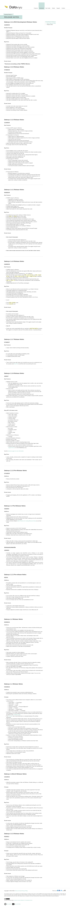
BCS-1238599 (8, 904)
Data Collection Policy (51, 23)
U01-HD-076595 (17, 904)
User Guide (47, 8)
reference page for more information (16, 451)
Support (58, 8)
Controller (10, 716)
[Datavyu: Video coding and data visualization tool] (14, 8)
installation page (16, 714)
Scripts (53, 8)
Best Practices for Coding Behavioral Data (27, 520)
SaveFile (16, 363)
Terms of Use (18, 890)
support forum (11, 447)
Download (41, 8)
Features (36, 8)
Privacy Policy (25, 890)
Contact (63, 8)
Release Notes (50, 24)
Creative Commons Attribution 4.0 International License (23, 900)
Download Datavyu (8, 14)
